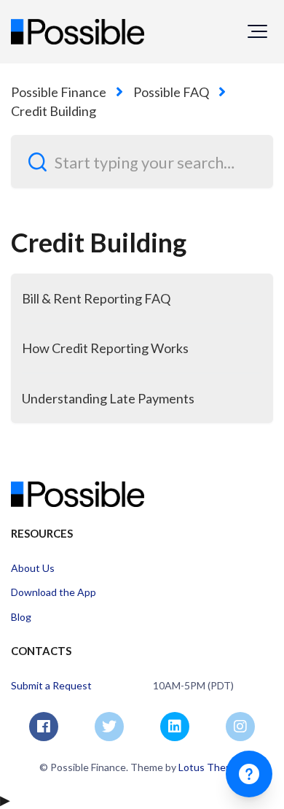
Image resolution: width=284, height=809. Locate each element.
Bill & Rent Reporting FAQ (96, 298)
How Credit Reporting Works (105, 348)
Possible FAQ (171, 92)
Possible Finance (58, 92)
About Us (33, 568)
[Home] (77, 31)
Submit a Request (51, 685)
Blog (21, 617)
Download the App (53, 592)
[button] (257, 31)
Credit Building (53, 111)
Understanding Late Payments (108, 398)
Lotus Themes (211, 767)
